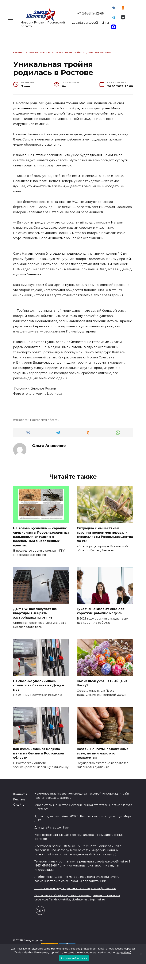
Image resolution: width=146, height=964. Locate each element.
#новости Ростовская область (37, 420)
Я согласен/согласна (74, 958)
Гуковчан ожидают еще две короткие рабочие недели (101, 611)
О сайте (18, 804)
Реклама (19, 799)
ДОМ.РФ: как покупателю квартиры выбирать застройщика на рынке (35, 613)
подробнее (89, 948)
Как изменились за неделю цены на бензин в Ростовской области (38, 753)
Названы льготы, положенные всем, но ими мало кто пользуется (103, 753)
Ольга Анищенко (49, 445)
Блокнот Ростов (43, 388)
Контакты (20, 794)
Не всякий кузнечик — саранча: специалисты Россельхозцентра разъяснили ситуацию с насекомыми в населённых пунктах (41, 536)
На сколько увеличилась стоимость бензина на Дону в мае (38, 685)
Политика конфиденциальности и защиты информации (75, 888)
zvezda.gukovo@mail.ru (90, 22)
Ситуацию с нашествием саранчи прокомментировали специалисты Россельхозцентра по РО (105, 534)
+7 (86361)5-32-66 (90, 13)
